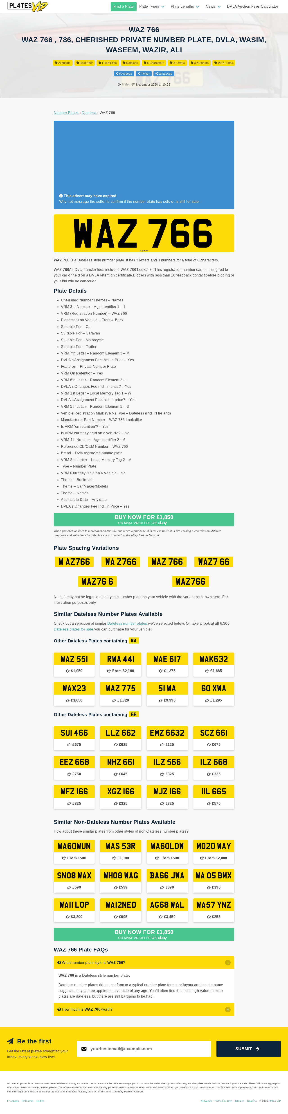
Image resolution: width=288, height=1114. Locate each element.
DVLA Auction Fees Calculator (252, 6)
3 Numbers (201, 63)
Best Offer (86, 63)
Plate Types (149, 6)
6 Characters (155, 63)
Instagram (28, 1101)
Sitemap (240, 1101)
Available (64, 63)
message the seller (90, 201)
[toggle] (228, 962)
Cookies (252, 1101)
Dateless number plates (127, 623)
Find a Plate (123, 6)
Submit (243, 1048)
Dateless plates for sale (73, 629)
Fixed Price (109, 63)
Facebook (125, 73)
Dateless (132, 63)
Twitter (145, 73)
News (210, 6)
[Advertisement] (142, 159)
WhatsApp (165, 73)
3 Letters (179, 63)
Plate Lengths (182, 6)
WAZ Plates (225, 63)
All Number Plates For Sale (216, 1101)
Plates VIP (275, 1101)
